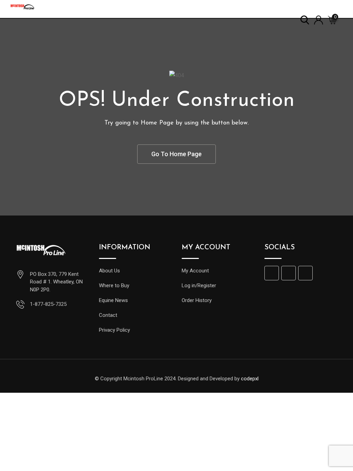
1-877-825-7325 (48, 304)
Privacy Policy (114, 330)
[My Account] (318, 19)
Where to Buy (114, 285)
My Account (195, 271)
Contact (108, 315)
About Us (109, 271)
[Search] (305, 19)
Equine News (113, 300)
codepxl (250, 378)
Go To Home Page (176, 154)
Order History (197, 300)
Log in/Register (199, 285)
